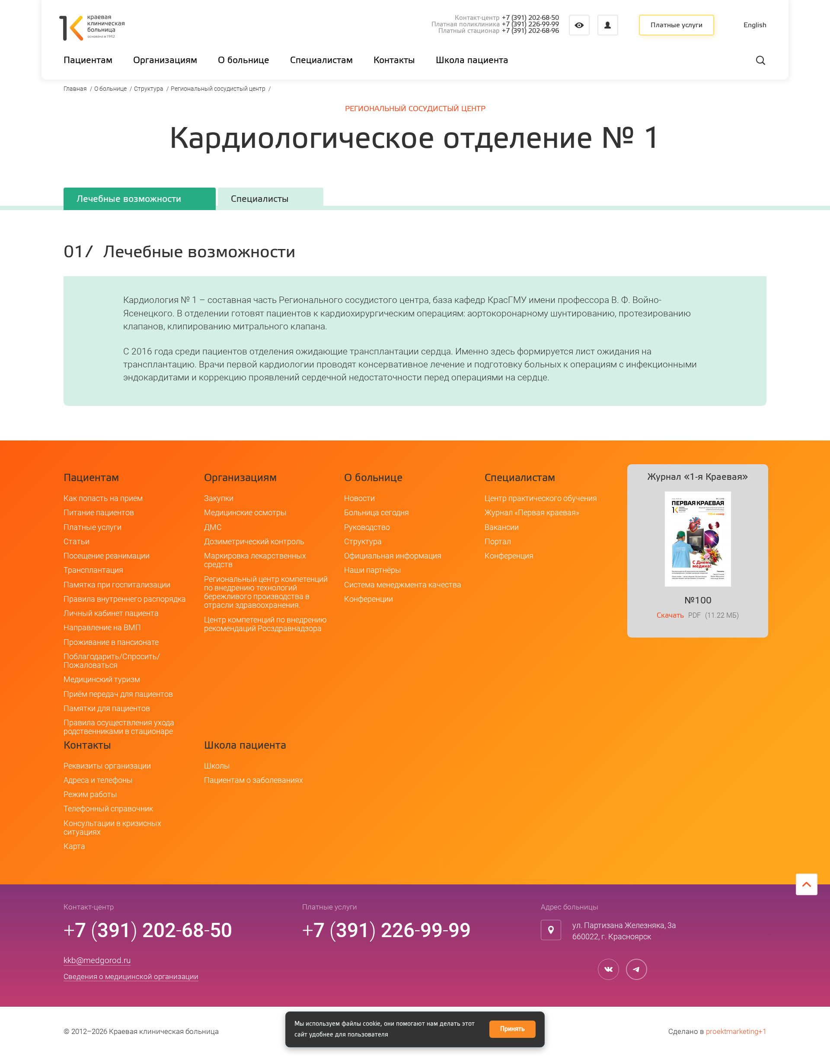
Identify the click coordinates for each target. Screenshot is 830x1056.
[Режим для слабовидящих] (579, 25)
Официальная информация (392, 555)
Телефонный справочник (108, 808)
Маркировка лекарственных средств (255, 560)
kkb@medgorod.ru (97, 960)
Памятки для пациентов (107, 708)
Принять (512, 1029)
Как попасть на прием (103, 498)
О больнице (110, 88)
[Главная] (91, 30)
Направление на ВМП (102, 627)
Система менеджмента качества (402, 584)
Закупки (218, 498)
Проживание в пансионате (111, 642)
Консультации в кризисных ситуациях (112, 827)
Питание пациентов (99, 512)
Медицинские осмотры (245, 512)
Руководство (367, 527)
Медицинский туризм (102, 679)
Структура (148, 88)
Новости (359, 498)
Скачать (670, 615)
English (755, 25)
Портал (498, 541)
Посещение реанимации (107, 555)
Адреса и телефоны (98, 780)
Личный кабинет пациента (111, 613)
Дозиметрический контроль (254, 541)
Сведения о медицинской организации (131, 976)
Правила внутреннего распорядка (125, 598)
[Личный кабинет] (607, 25)
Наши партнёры (372, 569)
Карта (74, 846)
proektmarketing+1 (736, 1031)
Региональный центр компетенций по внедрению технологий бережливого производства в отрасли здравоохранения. (266, 592)
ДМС (213, 527)
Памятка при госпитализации (117, 584)
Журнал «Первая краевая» (532, 512)
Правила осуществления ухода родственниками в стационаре (119, 727)
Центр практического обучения (541, 498)
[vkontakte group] (608, 969)
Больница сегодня (376, 512)
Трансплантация (93, 569)
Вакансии (502, 527)
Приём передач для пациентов (118, 694)
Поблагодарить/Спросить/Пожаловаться (112, 661)
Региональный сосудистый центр (218, 88)
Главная (75, 88)
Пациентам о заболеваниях (253, 780)
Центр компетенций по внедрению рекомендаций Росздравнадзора (265, 624)
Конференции (368, 598)
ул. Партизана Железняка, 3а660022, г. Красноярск (624, 931)
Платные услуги (676, 25)
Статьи (76, 541)
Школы (217, 765)
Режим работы (90, 794)
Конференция (509, 555)
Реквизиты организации (107, 765)
